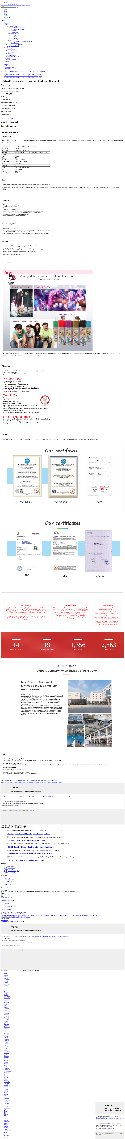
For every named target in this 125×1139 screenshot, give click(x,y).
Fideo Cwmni (11, 53)
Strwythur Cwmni (12, 52)
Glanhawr (13, 35)
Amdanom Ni (7, 47)
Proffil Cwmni (11, 49)
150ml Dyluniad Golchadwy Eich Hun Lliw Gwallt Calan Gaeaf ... (30, 847)
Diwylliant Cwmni (12, 50)
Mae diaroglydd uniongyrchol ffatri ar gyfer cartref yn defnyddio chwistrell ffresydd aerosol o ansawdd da (33, 782)
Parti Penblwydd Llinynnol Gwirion (22, 915)
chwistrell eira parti (37, 915)
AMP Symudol (24, 914)
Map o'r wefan (16, 914)
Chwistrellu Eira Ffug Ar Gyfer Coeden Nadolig (56, 915)
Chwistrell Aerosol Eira (90, 915)
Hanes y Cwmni (11, 55)
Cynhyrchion (7, 24)
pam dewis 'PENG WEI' (14, 56)
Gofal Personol (15, 43)
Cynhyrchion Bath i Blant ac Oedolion (21, 41)
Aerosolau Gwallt (12, 26)
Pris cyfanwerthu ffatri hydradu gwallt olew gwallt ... (25, 860)
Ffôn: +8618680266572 (7, 5)
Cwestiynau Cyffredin (10, 59)
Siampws (13, 30)
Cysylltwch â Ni (8, 61)
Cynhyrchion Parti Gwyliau (14, 44)
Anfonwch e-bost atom (7, 118)
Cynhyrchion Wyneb (13, 33)
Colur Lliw (14, 38)
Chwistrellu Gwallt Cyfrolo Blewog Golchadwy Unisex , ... (27, 840)
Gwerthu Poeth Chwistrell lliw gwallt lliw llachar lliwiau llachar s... (30, 853)
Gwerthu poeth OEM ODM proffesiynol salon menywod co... (28, 834)
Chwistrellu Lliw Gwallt (17, 29)
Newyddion (7, 58)
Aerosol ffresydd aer (6, 915)
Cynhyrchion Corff (12, 40)
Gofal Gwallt (14, 32)
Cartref (6, 23)
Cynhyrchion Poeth (6, 914)
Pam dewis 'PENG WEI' (10, 906)
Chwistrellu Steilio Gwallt (18, 27)
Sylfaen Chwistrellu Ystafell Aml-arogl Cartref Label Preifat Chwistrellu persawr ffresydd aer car (31, 780)
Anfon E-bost (4, 920)
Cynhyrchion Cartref (13, 46)
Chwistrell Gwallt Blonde (77, 915)
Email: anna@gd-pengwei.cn (22, 5)
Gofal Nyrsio (14, 36)
